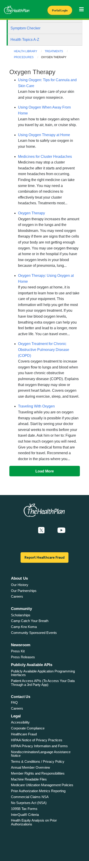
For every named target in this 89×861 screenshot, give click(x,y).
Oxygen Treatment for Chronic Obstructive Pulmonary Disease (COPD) (43, 349)
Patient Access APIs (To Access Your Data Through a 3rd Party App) (43, 683)
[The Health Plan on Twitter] (41, 530)
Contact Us (20, 697)
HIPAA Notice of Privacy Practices (36, 740)
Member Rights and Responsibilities (38, 773)
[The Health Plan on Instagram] (51, 530)
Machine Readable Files (29, 779)
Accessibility (20, 722)
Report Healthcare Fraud (44, 557)
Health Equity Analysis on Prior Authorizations (34, 822)
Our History (19, 585)
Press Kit (18, 651)
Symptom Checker (25, 28)
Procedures (24, 57)
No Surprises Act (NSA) (29, 803)
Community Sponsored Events (34, 633)
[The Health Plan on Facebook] (29, 530)
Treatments (54, 51)
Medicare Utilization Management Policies (42, 785)
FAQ (14, 702)
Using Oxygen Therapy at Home (44, 135)
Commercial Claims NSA (30, 797)
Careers (17, 596)
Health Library (25, 51)
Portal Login (60, 10)
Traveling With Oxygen (36, 406)
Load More (44, 471)
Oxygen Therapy (31, 213)
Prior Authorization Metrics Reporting (38, 791)
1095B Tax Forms (24, 809)
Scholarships (20, 615)
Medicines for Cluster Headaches (45, 156)
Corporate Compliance (27, 728)
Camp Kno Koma (24, 627)
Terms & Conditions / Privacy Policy (37, 761)
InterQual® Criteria (25, 815)
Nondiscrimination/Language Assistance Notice (41, 754)
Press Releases (23, 657)
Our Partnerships (24, 591)
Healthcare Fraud (24, 734)
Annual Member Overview (30, 767)
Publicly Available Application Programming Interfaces (43, 673)
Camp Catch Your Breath (29, 621)
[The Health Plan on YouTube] (61, 530)
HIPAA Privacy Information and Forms (39, 746)
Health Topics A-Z (24, 39)
